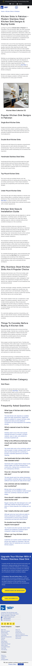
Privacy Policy (12, 664)
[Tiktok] (13, 624)
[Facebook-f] (2, 624)
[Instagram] (5, 624)
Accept (21, 664)
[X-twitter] (10, 624)
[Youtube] (8, 624)
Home (2, 11)
